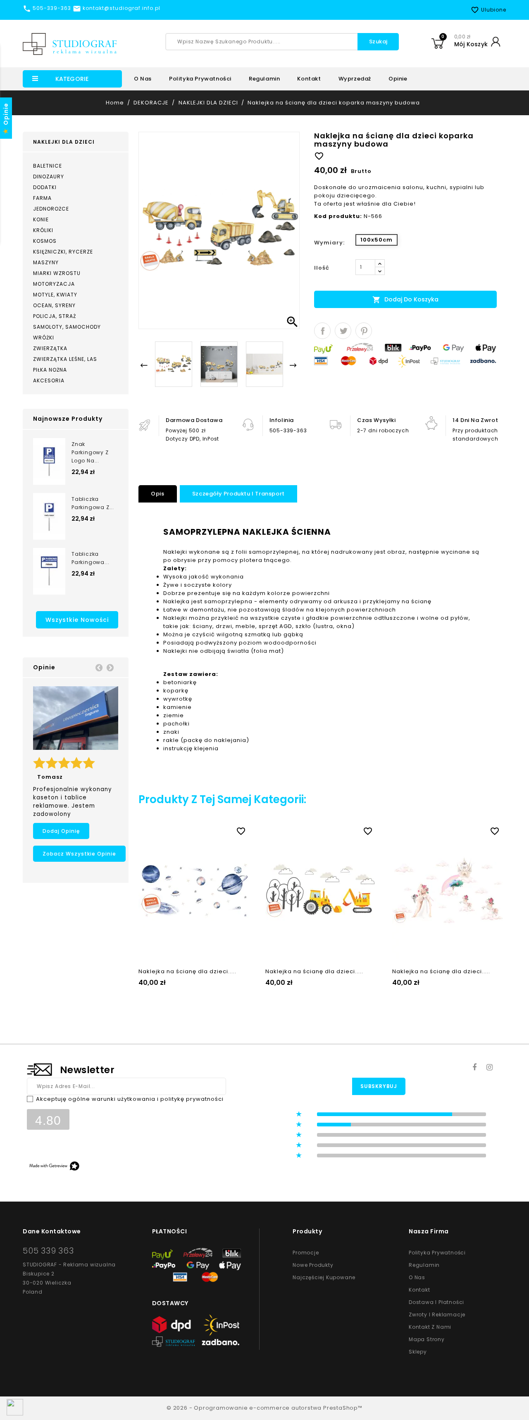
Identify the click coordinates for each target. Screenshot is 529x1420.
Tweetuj (343, 331)
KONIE (41, 219)
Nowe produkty (313, 1264)
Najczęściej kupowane (324, 1277)
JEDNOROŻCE (51, 208)
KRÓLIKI (43, 230)
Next (110, 667)
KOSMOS (45, 240)
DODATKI (45, 187)
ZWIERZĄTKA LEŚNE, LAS (65, 359)
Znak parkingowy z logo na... (90, 452)
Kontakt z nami (430, 1326)
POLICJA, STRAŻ (54, 316)
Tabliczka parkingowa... (90, 558)
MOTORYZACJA (54, 283)
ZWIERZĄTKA (50, 348)
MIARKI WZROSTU (57, 273)
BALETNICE (47, 165)
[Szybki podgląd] (202, 829)
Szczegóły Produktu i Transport (238, 494)
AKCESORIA (48, 380)
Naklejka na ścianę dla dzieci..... (187, 971)
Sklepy (418, 1351)
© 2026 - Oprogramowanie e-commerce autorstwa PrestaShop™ (264, 1408)
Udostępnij (322, 331)
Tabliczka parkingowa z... (92, 503)
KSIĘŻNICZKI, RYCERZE (63, 251)
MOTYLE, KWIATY (55, 294)
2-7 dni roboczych (383, 430)
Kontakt (309, 79)
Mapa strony (427, 1339)
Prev (99, 667)
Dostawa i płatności (436, 1302)
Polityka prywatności (200, 79)
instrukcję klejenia (191, 748)
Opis (157, 494)
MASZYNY (46, 262)
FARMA (42, 198)
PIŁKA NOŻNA (50, 369)
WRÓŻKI (43, 337)
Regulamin (264, 79)
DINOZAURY (48, 176)
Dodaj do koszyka (405, 299)
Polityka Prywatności (437, 1252)
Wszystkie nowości (77, 620)
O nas (143, 79)
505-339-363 (288, 430)
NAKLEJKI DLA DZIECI (64, 141)
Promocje (306, 1252)
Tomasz (50, 777)
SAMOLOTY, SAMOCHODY (67, 326)
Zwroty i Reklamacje (437, 1314)
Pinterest (364, 331)
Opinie (397, 79)
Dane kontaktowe (52, 1231)
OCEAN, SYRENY (54, 305)
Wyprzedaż (354, 79)
